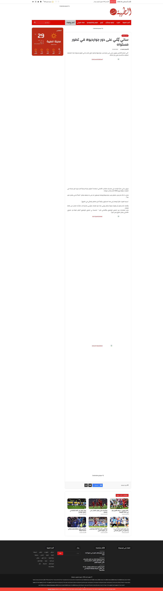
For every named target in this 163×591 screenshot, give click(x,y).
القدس (42, 555)
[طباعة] (86, 485)
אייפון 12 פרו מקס (77, 583)
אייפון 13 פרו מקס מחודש (87, 583)
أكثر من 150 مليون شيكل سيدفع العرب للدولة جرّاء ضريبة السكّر (94, 2)
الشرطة (35, 552)
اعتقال (40, 552)
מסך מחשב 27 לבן (91, 585)
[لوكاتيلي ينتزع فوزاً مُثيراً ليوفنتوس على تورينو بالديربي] (98, 522)
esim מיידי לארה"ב (47, 583)
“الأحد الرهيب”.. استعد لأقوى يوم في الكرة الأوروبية (120, 511)
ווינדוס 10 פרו (78, 580)
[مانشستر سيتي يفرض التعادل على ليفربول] (98, 503)
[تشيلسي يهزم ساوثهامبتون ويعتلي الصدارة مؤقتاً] (76, 522)
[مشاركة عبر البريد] (90, 485)
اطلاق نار (46, 552)
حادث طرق (44, 558)
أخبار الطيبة (126, 22)
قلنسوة (45, 564)
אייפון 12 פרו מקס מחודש (57, 583)
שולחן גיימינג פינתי (116, 583)
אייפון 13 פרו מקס (108, 583)
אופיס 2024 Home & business (54, 585)
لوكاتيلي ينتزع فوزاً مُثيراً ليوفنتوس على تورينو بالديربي (98, 530)
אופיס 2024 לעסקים (66, 585)
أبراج (101, 22)
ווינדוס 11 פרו (72, 580)
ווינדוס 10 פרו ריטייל (64, 580)
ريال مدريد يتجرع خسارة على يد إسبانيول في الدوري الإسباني (121, 530)
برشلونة (36, 555)
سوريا (46, 561)
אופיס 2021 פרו (107, 580)
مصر (40, 564)
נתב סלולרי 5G (47, 580)
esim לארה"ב (39, 583)
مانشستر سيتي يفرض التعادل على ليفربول (98, 511)
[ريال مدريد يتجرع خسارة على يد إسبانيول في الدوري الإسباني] (119, 522)
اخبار (118, 22)
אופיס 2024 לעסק (42, 585)
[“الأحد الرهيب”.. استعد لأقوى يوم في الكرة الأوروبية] (119, 503)
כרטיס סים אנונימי (39, 580)
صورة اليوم (40, 561)
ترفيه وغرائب (109, 22)
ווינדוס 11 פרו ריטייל (55, 580)
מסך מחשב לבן (99, 585)
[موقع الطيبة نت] (120, 12)
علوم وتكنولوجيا (92, 22)
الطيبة (52, 555)
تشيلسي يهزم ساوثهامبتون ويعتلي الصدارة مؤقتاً (77, 530)
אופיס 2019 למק (85, 580)
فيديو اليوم (51, 564)
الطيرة (47, 555)
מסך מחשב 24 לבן (83, 585)
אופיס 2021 (100, 580)
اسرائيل (52, 552)
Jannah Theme (51, 589)
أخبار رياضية (71, 22)
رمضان (38, 558)
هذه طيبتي (80, 22)
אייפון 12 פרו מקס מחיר (68, 583)
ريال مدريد (52, 561)
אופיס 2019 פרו (121, 580)
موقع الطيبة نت (123, 49)
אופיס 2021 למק (93, 580)
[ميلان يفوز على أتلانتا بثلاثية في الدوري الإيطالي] (76, 503)
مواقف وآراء (51, 567)
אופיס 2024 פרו (74, 585)
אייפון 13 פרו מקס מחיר (99, 583)
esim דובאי (115, 585)
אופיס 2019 (114, 580)
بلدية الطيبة (51, 558)
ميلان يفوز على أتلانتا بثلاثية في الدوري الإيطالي (78, 511)
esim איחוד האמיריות (107, 585)
